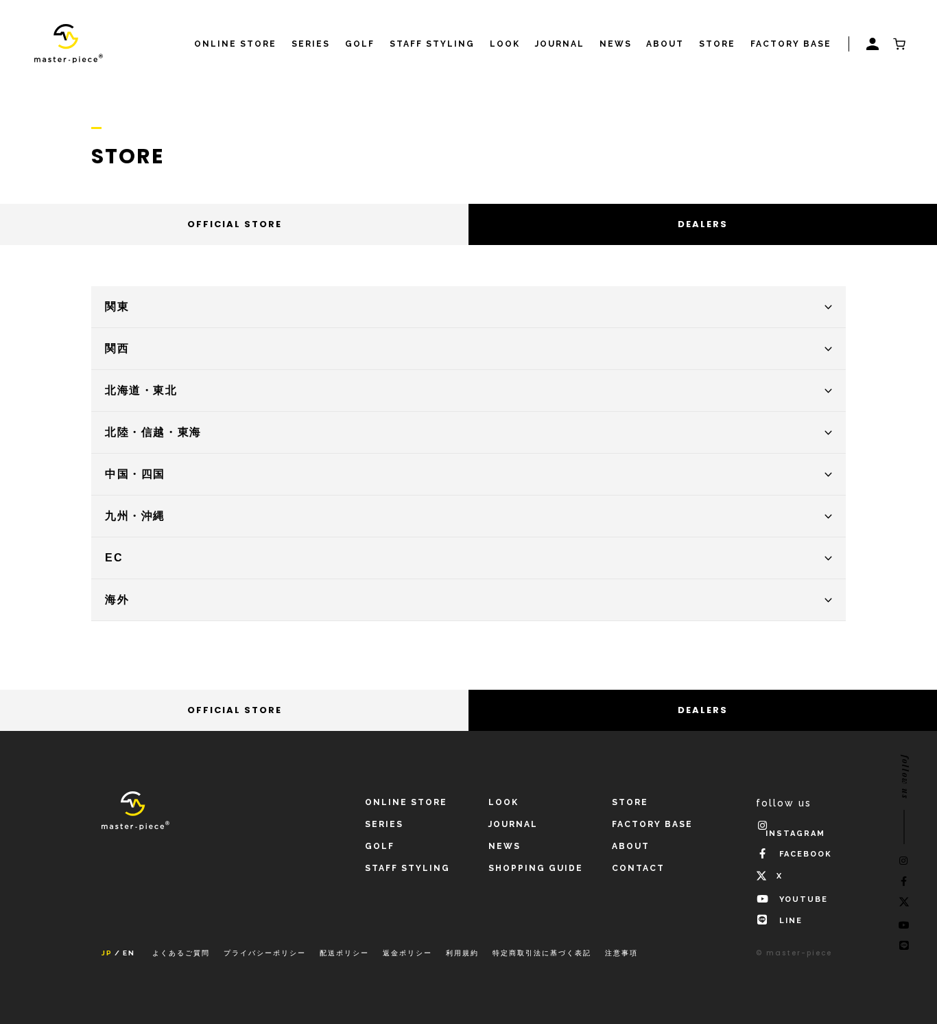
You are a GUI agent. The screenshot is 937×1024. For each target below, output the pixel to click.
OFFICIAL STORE (234, 224)
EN (129, 953)
